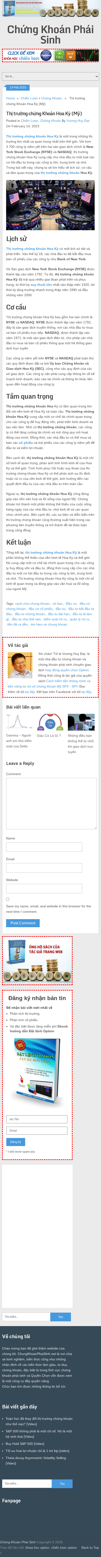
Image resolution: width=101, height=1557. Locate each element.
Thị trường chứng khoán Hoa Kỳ (32, 136)
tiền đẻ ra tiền (17, 624)
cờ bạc (58, 603)
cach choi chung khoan (32, 603)
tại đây (30, 692)
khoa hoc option (37, 1547)
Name (10, 838)
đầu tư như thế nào (26, 619)
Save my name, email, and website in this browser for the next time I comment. (48, 908)
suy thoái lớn (41, 285)
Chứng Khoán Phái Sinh (50, 34)
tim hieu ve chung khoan (49, 624)
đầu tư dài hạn (59, 614)
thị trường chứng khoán (60, 173)
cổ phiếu (26, 443)
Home (10, 98)
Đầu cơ (71, 603)
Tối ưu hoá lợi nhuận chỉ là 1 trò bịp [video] (37, 1451)
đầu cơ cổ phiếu (41, 609)
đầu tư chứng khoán (30, 614)
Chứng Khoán (51, 98)
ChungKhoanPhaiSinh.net (37, 1354)
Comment (13, 774)
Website (12, 880)
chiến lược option (64, 1547)
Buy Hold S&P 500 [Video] (25, 1444)
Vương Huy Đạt (77, 121)
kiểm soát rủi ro (55, 619)
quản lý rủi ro (79, 619)
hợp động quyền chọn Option (67, 670)
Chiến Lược (29, 98)
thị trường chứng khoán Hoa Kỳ (51, 552)
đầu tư (60, 609)
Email (10, 859)
